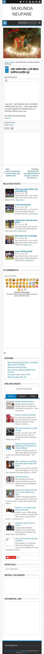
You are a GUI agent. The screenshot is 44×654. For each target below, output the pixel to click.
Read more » (20, 200)
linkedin (33, 2)
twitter (20, 2)
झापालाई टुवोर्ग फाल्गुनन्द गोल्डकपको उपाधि (19, 375)
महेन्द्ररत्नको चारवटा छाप (22, 477)
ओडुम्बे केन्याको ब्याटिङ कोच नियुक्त (17, 367)
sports (12, 125)
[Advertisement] (22, 149)
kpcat (13, 122)
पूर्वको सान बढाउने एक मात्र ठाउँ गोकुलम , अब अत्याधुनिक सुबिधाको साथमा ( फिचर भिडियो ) (26, 464)
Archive (32, 396)
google (26, 2)
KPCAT (25, 652)
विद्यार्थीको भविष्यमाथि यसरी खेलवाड (24, 402)
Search (39, 23)
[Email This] (5, 128)
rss (30, 2)
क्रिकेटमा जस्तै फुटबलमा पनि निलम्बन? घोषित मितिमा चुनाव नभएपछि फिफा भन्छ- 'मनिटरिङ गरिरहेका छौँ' (26, 446)
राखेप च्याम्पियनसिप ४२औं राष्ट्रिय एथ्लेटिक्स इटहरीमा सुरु (25, 71)
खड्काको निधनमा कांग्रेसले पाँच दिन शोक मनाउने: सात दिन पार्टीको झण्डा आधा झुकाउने (26, 492)
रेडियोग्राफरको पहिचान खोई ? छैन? (17, 377)
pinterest (39, 2)
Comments (22, 396)
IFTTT (9, 118)
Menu (4, 1)
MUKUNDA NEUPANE (22, 11)
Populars (11, 396)
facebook (23, 2)
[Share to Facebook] (12, 128)
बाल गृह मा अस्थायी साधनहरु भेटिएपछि (25, 415)
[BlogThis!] (7, 128)
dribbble (36, 2)
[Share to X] (10, 128)
